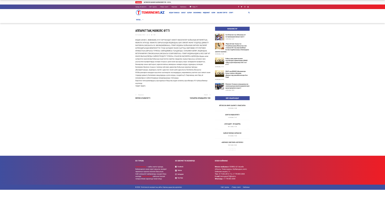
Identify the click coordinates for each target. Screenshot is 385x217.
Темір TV (194, 7)
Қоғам (189, 13)
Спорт (231, 13)
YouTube (180, 178)
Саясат (183, 13)
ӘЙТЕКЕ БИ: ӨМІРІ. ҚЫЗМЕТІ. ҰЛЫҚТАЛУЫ (232, 105)
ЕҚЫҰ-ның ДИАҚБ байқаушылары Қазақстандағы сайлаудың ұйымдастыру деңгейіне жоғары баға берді (236, 74)
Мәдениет (206, 13)
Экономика (197, 13)
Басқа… (139, 20)
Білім (213, 13)
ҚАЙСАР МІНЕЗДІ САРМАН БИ (232, 133)
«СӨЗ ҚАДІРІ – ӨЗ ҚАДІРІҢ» (232, 124)
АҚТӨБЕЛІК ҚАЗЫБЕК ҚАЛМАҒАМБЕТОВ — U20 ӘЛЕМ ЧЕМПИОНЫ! (162, 2)
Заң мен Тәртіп (222, 13)
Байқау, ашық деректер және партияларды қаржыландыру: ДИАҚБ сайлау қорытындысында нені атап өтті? (236, 61)
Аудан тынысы (174, 13)
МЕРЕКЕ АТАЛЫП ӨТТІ (142, 98)
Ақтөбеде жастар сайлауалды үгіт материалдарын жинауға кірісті (235, 36)
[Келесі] (233, 149)
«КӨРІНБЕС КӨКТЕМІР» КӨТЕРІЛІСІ (232, 142)
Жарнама (174, 7)
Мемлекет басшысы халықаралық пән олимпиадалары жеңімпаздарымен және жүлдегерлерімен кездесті (237, 86)
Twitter (180, 170)
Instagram (180, 174)
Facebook (180, 167)
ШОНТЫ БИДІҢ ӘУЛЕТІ (232, 115)
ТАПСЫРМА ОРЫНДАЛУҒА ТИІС (200, 98)
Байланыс (183, 7)
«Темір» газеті (164, 7)
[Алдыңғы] (230, 149)
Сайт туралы (153, 7)
